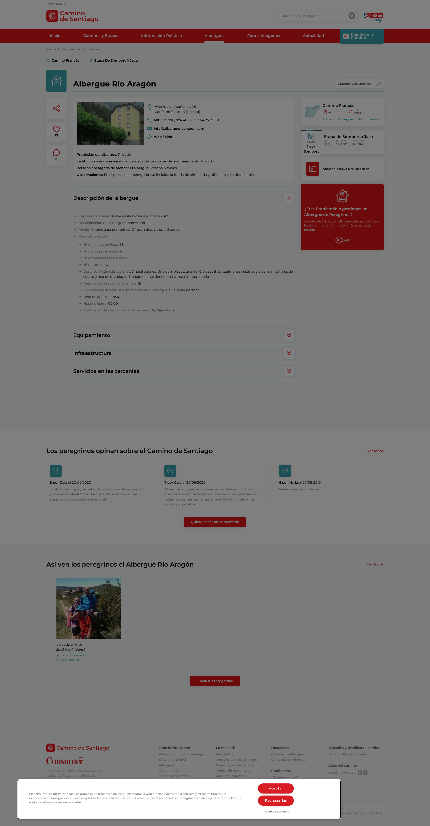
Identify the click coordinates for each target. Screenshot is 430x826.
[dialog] (179, 799)
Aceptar (276, 788)
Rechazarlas (276, 800)
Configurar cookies (277, 811)
